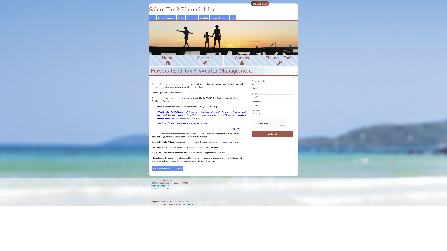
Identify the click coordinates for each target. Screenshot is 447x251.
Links (233, 18)
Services (161, 18)
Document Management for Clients (167, 168)
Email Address (257, 102)
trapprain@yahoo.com (160, 185)
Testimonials (192, 18)
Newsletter (204, 18)
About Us (171, 18)
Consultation (260, 3)
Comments (256, 110)
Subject (254, 93)
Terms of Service (186, 204)
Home (152, 18)
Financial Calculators (220, 18)
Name (254, 84)
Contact (181, 18)
